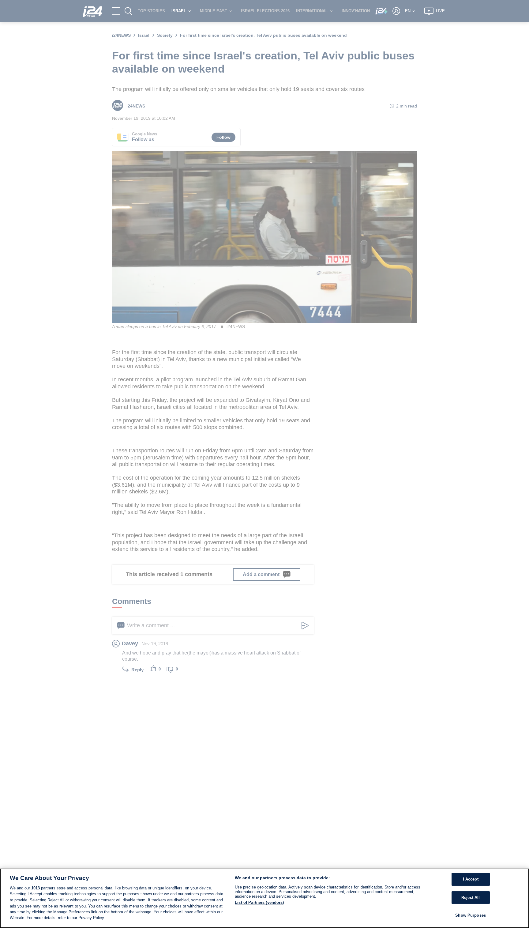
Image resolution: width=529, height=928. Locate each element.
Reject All (470, 897)
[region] (264, 898)
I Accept (470, 879)
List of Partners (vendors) (259, 902)
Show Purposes (470, 915)
